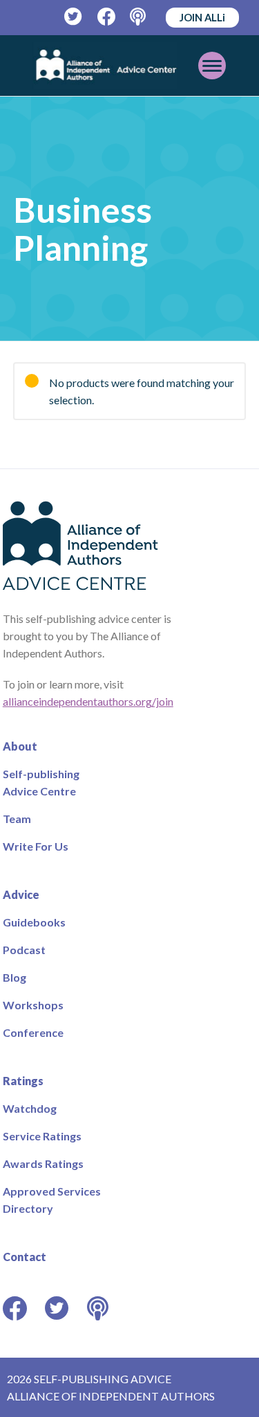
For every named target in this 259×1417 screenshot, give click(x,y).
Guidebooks (34, 922)
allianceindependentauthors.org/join (88, 701)
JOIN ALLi (202, 17)
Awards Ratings (43, 1163)
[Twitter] (73, 17)
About (20, 746)
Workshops (33, 1004)
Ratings (23, 1080)
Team (17, 818)
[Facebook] (106, 17)
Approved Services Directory (52, 1200)
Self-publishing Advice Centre (41, 782)
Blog (14, 977)
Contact (24, 1256)
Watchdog (30, 1108)
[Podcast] (139, 17)
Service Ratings (42, 1135)
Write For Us (35, 846)
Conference (33, 1032)
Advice (21, 894)
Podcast (24, 949)
